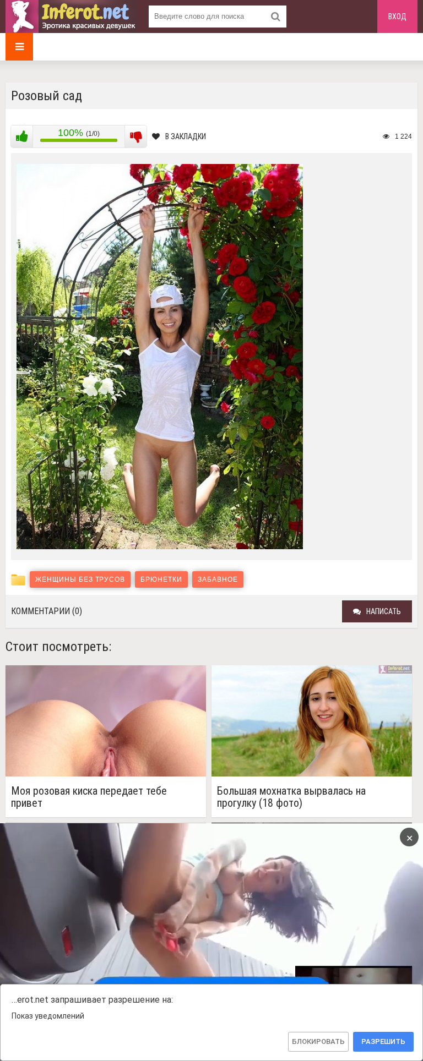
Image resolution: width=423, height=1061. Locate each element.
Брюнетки (161, 579)
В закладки (185, 136)
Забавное (218, 579)
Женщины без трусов (80, 579)
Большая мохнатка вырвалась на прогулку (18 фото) (291, 797)
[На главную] (72, 16)
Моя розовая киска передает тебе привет (89, 797)
